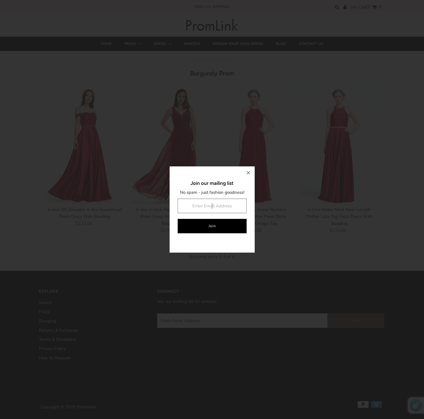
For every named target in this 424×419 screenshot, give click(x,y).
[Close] (248, 172)
